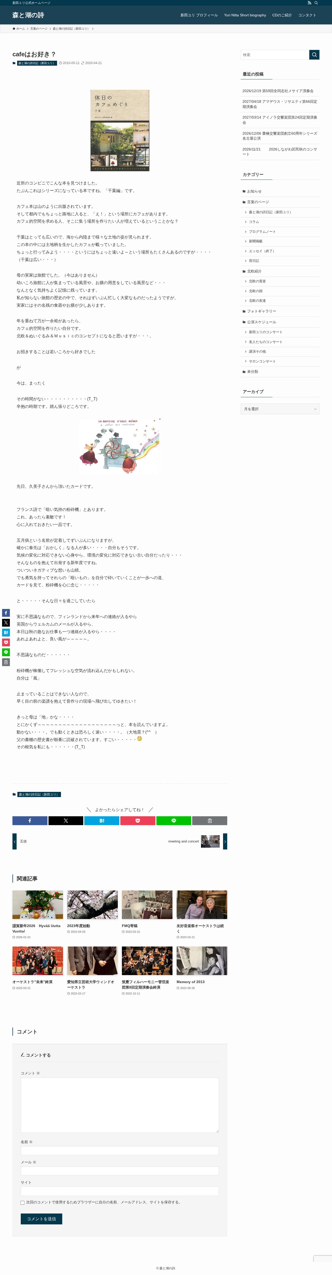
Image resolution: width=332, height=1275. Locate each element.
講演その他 (257, 351)
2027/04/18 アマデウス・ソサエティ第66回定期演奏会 (280, 104)
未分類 (252, 371)
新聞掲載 (255, 241)
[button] (29, 820)
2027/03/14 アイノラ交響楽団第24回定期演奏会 (280, 120)
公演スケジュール (261, 322)
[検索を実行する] (314, 55)
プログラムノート (262, 232)
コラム (254, 222)
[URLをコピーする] (209, 820)
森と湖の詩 (28, 15)
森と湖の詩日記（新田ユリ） (37, 63)
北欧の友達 (257, 301)
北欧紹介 (254, 271)
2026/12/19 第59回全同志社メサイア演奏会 (278, 91)
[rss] (309, 3)
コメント (30, 1073)
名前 (27, 1142)
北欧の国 (255, 291)
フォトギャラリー (261, 311)
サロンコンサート (262, 361)
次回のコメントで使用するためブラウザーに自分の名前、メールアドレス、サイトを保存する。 (104, 1202)
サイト (26, 1182)
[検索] (316, 3)
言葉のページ (258, 202)
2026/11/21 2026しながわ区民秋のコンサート (280, 151)
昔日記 (254, 261)
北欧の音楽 (257, 281)
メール (28, 1162)
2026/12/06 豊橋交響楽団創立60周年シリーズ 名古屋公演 (281, 136)
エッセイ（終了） (262, 251)
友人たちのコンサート (266, 342)
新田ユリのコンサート (266, 332)
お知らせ (254, 191)
